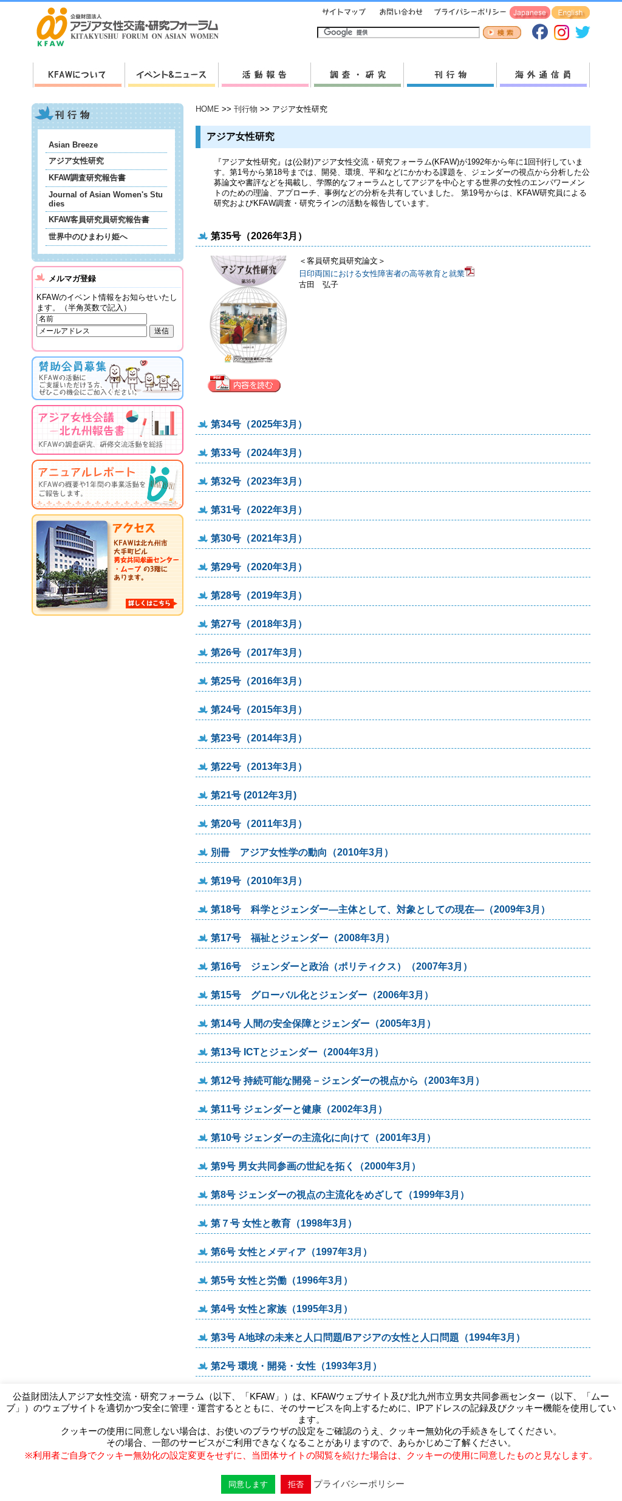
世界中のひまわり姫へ (88, 236)
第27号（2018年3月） (259, 624)
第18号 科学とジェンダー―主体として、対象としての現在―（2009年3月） (380, 909)
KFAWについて (79, 75)
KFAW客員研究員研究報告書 (99, 219)
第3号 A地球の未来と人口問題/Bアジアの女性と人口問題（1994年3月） (368, 1337)
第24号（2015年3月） (259, 709)
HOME (207, 109)
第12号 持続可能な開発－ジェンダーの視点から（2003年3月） (348, 1080)
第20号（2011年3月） (259, 824)
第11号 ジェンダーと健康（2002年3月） (299, 1109)
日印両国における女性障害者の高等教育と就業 (382, 273)
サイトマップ (344, 13)
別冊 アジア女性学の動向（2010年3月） (302, 852)
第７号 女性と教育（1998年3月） (284, 1223)
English (570, 13)
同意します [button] (248, 1484)
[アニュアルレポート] (107, 511)
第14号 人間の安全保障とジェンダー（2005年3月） (323, 1023)
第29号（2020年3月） (259, 567)
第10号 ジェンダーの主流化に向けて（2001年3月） (323, 1137)
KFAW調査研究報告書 (87, 177)
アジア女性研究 (76, 160)
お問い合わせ (399, 13)
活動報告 (264, 75)
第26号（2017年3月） (259, 652)
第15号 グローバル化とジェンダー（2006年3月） (322, 995)
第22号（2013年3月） (259, 766)
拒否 (296, 1484)
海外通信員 (543, 75)
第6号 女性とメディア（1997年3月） (291, 1252)
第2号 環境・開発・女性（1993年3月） (296, 1366)
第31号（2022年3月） (259, 510)
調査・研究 (356, 75)
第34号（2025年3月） (259, 424)
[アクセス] (107, 617)
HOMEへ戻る (132, 28)
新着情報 (171, 75)
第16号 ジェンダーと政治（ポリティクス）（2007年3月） (342, 966)
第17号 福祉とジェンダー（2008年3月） (303, 938)
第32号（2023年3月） (259, 481)
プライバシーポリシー (468, 13)
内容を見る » (247, 384)
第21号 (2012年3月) (253, 795)
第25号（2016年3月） (259, 681)
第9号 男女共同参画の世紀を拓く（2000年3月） (316, 1166)
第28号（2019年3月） (259, 595)
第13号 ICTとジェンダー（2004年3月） (297, 1052)
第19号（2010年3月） (259, 881)
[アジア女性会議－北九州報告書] (107, 456)
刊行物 (449, 75)
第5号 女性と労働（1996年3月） (282, 1280)
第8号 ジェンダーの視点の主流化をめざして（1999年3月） (340, 1195)
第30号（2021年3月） (259, 538)
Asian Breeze (73, 144)
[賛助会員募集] (107, 402)
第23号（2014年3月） (259, 738)
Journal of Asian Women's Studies (106, 199)
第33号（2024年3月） (259, 453)
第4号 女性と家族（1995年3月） (282, 1309)
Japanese (530, 13)
